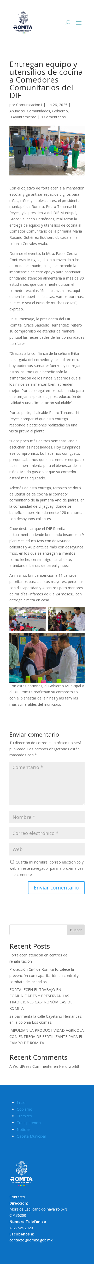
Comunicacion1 (29, 104)
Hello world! (69, 1066)
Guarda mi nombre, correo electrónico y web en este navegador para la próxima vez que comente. (46, 868)
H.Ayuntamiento (23, 116)
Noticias (24, 1129)
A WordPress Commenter (31, 1066)
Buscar (76, 929)
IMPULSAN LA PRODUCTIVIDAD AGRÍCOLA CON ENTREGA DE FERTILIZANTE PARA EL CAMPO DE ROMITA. (46, 1036)
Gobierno (60, 110)
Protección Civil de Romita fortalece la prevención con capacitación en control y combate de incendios (44, 975)
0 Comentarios (53, 116)
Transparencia (29, 1122)
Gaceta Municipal (31, 1136)
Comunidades (38, 110)
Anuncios (17, 110)
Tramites (24, 1115)
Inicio (21, 1102)
